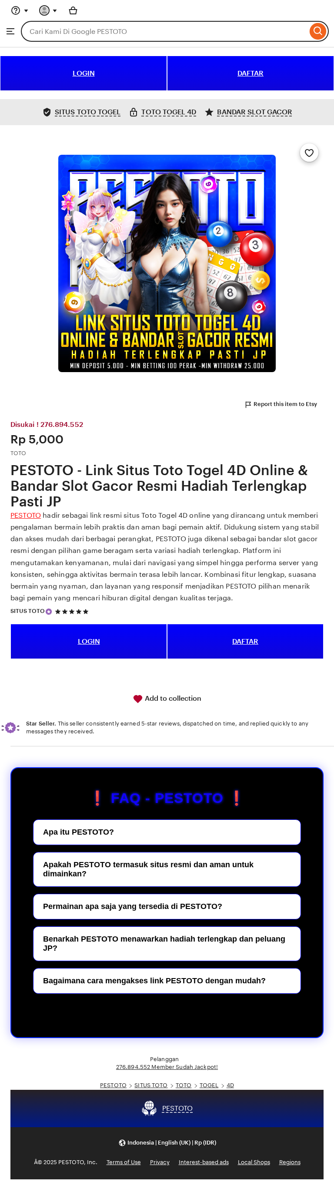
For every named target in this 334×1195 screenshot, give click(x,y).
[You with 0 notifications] (48, 10)
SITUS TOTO (27, 611)
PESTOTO (25, 515)
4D (230, 1085)
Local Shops (254, 1162)
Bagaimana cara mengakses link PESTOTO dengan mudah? (154, 980)
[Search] (318, 31)
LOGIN (84, 73)
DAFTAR (250, 73)
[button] (167, 1143)
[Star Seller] (49, 611)
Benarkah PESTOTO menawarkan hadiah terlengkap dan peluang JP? (164, 943)
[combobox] (164, 31)
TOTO (184, 1085)
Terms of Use (124, 1162)
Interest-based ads (204, 1162)
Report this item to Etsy (285, 404)
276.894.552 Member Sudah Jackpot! (167, 1067)
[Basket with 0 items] (73, 10)
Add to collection (172, 698)
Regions (290, 1162)
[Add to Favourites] (309, 152)
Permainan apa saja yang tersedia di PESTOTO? (132, 906)
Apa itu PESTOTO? (78, 832)
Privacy (160, 1162)
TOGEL (209, 1085)
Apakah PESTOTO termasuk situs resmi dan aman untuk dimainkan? (148, 869)
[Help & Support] (19, 10)
